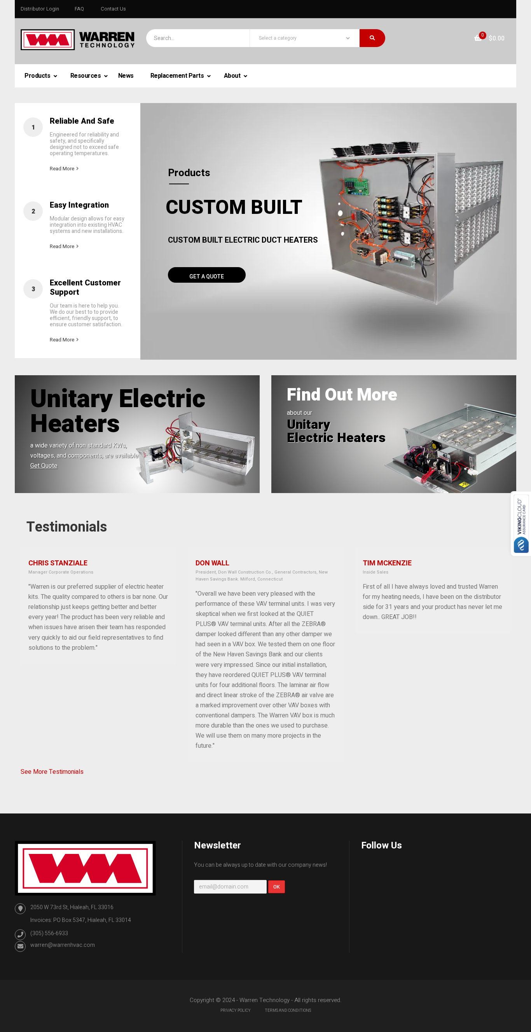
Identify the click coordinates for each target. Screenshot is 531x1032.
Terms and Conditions (288, 1010)
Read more (62, 168)
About (233, 75)
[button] (489, 38)
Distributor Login (40, 8)
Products (38, 75)
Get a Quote (206, 276)
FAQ (79, 8)
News (126, 75)
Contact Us (113, 8)
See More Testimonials (52, 772)
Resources (86, 75)
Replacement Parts (177, 75)
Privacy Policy (235, 1010)
